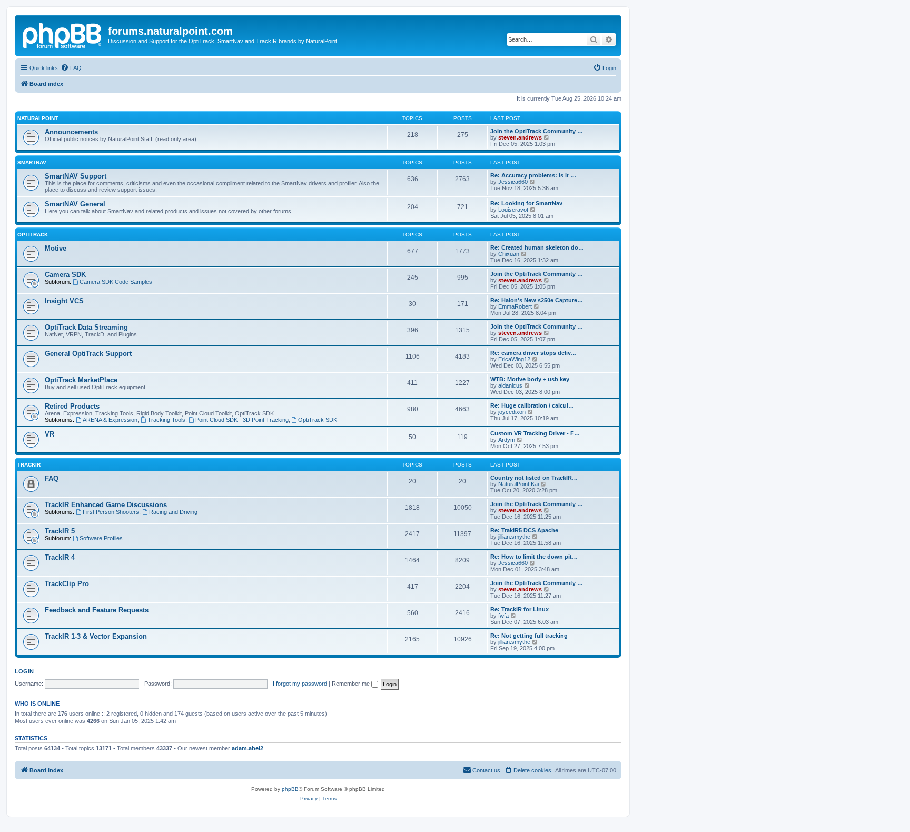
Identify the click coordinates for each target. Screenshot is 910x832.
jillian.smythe (514, 536)
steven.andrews (520, 137)
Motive (55, 248)
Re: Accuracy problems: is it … (533, 175)
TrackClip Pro (67, 584)
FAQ (51, 478)
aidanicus (510, 385)
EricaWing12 (514, 359)
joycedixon (512, 412)
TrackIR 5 (60, 531)
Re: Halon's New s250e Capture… (536, 300)
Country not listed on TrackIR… (534, 477)
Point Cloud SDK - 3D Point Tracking (242, 420)
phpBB (290, 789)
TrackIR (29, 465)
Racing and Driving (173, 512)
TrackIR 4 (60, 557)
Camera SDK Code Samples (116, 282)
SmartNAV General (75, 204)
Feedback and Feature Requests (97, 610)
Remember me (351, 683)
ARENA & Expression (110, 420)
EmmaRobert (515, 306)
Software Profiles (101, 538)
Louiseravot (513, 209)
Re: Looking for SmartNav (526, 203)
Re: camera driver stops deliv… (533, 353)
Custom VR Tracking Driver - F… (535, 433)
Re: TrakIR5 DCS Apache (524, 530)
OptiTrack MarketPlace (81, 380)
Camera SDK (65, 275)
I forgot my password (300, 683)
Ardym (506, 440)
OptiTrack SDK (317, 420)
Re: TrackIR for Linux (519, 609)
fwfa (503, 615)
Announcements (71, 132)
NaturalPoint (37, 118)
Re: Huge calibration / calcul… (532, 405)
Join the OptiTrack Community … (536, 131)
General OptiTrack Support (88, 354)
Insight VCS (64, 301)
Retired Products (72, 406)
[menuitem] (71, 68)
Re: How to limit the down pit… (534, 556)
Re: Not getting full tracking (529, 635)
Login (24, 671)
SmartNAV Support (75, 176)
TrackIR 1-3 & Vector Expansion (96, 636)
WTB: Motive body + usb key (529, 379)
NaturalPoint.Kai (518, 484)
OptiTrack (32, 234)
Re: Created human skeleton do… (537, 247)
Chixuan (508, 254)
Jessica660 (513, 182)
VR (49, 434)
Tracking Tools (166, 420)
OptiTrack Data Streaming (86, 327)
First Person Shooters (111, 512)
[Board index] (62, 34)
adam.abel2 (247, 748)
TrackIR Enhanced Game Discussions (106, 505)
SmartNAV (31, 162)
